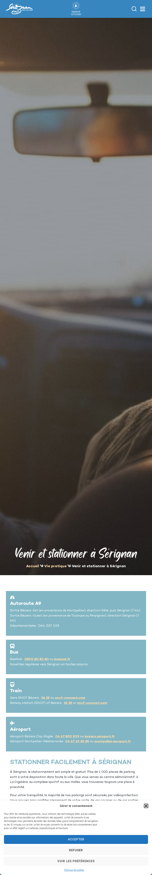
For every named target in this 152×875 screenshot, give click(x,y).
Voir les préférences (76, 861)
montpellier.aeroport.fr (112, 741)
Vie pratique (55, 566)
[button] (146, 806)
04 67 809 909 (67, 736)
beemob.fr (62, 659)
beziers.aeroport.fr (100, 736)
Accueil (32, 566)
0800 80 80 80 (36, 659)
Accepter (76, 839)
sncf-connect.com (70, 698)
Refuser (76, 850)
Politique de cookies (74, 870)
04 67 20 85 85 (77, 741)
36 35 (45, 698)
